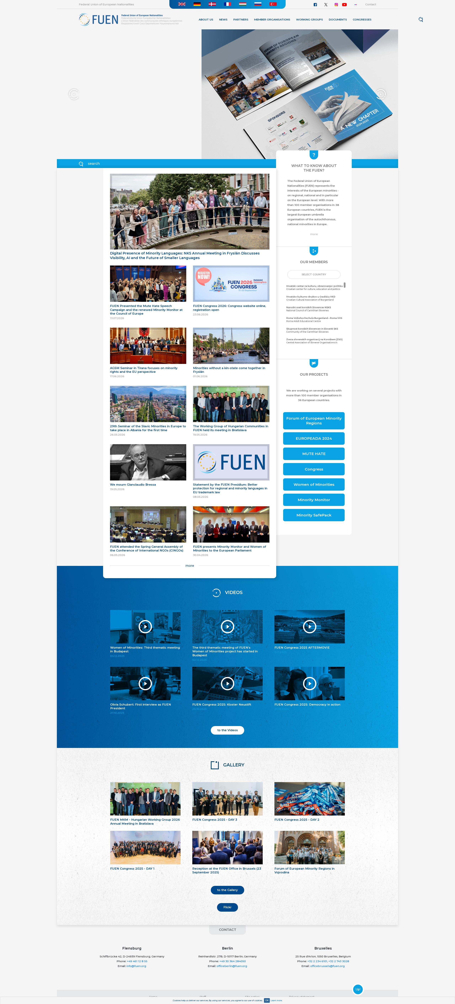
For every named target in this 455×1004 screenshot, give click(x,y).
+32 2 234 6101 (317, 961)
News (223, 19)
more (189, 565)
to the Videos (227, 730)
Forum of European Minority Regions (314, 420)
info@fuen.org (136, 966)
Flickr (227, 907)
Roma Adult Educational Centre (314, 319)
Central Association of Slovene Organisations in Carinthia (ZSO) (314, 342)
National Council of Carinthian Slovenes (308, 309)
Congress (314, 469)
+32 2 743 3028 (338, 961)
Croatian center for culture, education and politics (314, 287)
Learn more (276, 1000)
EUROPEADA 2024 (314, 438)
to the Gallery (227, 890)
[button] (313, 274)
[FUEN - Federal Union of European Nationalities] (130, 19)
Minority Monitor (314, 500)
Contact (370, 4)
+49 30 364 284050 (233, 961)
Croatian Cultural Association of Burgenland (310, 298)
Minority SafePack (313, 515)
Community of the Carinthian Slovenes (312, 330)
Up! (357, 989)
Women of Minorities (314, 484)
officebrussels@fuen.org (327, 966)
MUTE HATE (314, 453)
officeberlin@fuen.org (232, 966)
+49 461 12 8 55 (137, 961)
